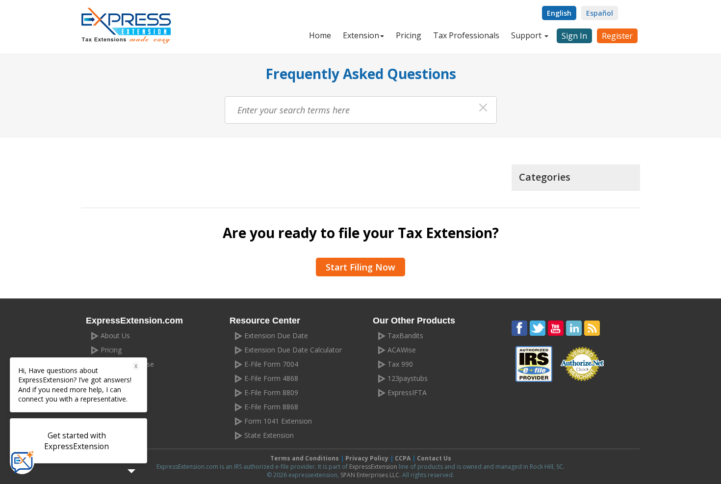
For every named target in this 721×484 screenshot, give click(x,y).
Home (320, 35)
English (559, 13)
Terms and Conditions (304, 458)
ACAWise (401, 349)
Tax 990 (400, 364)
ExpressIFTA (407, 392)
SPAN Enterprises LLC (369, 475)
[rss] (592, 328)
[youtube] (556, 328)
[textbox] (361, 110)
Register (617, 35)
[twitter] (537, 328)
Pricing (408, 35)
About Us (115, 335)
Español (599, 13)
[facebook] (519, 328)
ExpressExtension (373, 466)
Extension (361, 35)
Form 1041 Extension (278, 421)
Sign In (574, 35)
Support (527, 35)
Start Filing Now (360, 267)
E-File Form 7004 (271, 364)
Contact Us (434, 458)
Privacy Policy (366, 458)
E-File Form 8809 (271, 392)
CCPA (403, 458)
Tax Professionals (466, 35)
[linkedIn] (574, 328)
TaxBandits (405, 335)
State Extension (269, 435)
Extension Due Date (276, 335)
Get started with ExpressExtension (76, 441)
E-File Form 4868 (271, 378)
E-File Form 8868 (271, 406)
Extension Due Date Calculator (293, 349)
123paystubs (407, 378)
